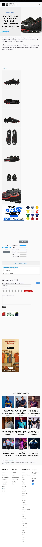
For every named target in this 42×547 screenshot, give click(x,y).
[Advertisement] (21, 58)
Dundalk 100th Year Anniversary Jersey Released (8, 432)
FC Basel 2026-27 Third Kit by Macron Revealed (34, 432)
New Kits (8, 428)
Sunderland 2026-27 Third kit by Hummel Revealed (33, 453)
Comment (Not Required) (8, 295)
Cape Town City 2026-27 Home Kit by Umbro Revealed (8, 412)
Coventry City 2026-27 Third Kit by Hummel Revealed (21, 453)
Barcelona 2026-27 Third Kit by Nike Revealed (21, 432)
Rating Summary (6, 288)
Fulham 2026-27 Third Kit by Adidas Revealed (8, 453)
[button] (3, 4)
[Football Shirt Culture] (11, 4)
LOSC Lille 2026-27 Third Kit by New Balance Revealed (21, 412)
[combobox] (39, 4)
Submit (4, 306)
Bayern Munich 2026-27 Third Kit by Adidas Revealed (34, 412)
